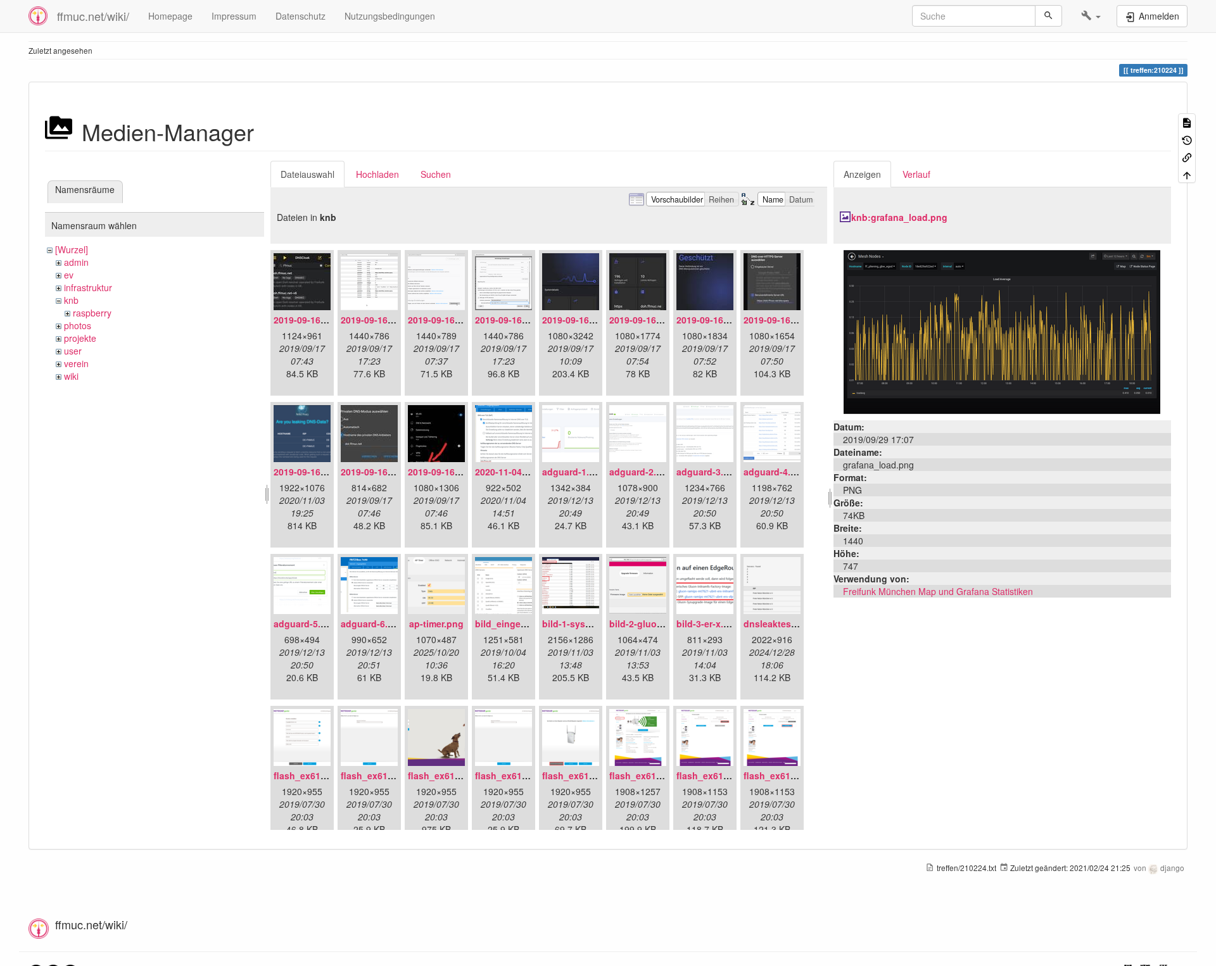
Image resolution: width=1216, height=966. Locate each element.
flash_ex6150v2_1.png (322, 775)
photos (77, 325)
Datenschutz (301, 15)
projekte (80, 338)
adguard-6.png (373, 623)
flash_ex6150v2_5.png (590, 775)
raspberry (92, 312)
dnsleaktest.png (779, 623)
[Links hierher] (1187, 157)
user (73, 350)
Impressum (234, 15)
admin (76, 262)
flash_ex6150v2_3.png (456, 775)
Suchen (436, 174)
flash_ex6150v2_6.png (657, 775)
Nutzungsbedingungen (390, 15)
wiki (71, 376)
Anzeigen (862, 174)
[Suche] (1048, 16)
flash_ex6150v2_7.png (724, 775)
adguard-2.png (641, 471)
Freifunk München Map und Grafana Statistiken (938, 591)
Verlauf (916, 174)
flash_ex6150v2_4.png (523, 775)
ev (68, 274)
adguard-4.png (776, 471)
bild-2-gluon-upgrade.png (665, 623)
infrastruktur (88, 287)
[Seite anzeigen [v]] (1187, 122)
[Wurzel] (71, 249)
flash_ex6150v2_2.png (389, 775)
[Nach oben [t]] (1187, 174)
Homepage (170, 15)
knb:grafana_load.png (899, 217)
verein (76, 363)
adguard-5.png (306, 623)
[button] (1091, 16)
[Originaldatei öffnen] (1002, 330)
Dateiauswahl (307, 174)
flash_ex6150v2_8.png (792, 775)
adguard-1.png (574, 471)
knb (71, 300)
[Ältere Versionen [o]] (1187, 139)
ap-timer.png (436, 623)
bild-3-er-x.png (708, 623)
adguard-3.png (708, 471)
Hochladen (377, 174)
